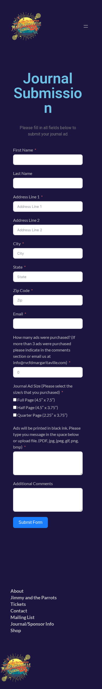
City (17, 243)
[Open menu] (86, 26)
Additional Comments (33, 483)
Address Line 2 (26, 220)
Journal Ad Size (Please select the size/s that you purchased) (42, 389)
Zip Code (21, 290)
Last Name (22, 173)
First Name (23, 149)
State (17, 266)
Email (18, 313)
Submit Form (30, 522)
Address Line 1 (26, 196)
